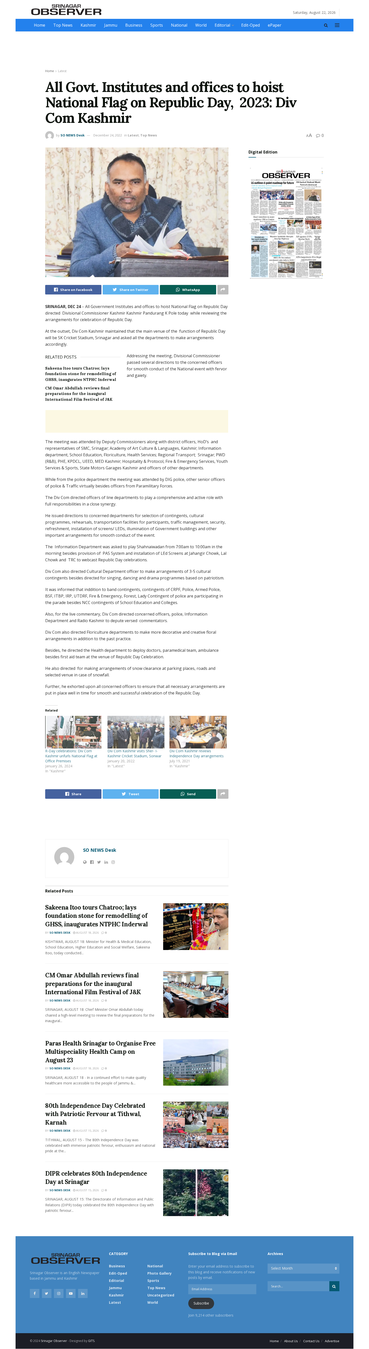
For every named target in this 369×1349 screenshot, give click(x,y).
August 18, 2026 (87, 932)
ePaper (274, 25)
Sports (156, 25)
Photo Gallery (159, 1273)
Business (133, 25)
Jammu (110, 25)
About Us (291, 1341)
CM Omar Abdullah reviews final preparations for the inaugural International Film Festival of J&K (78, 394)
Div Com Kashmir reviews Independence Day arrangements (196, 753)
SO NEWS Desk (72, 135)
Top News (63, 25)
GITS (91, 1341)
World (201, 25)
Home (39, 25)
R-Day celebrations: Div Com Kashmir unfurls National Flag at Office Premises (71, 755)
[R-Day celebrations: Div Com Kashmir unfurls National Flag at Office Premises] (73, 732)
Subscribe (201, 1303)
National (179, 25)
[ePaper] (286, 222)
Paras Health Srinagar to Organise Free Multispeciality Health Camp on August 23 (100, 1051)
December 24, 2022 (107, 135)
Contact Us (311, 1341)
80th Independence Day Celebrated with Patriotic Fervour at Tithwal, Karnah (95, 1114)
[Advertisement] (184, 50)
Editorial (222, 25)
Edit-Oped (250, 25)
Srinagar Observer (54, 1341)
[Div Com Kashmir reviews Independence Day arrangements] (198, 732)
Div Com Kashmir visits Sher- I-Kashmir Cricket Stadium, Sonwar (134, 753)
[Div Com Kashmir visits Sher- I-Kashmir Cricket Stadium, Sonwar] (136, 732)
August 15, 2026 (87, 1130)
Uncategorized (160, 1295)
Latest (62, 71)
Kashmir (88, 25)
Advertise (332, 1341)
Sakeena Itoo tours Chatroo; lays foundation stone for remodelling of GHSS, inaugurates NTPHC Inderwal (80, 374)
